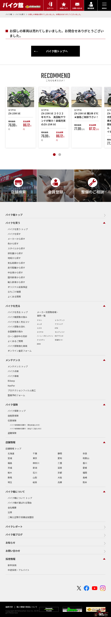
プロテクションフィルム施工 (22, 390)
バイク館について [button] (15, 491)
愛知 (60, 458)
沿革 (10, 512)
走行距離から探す (16, 267)
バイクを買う (20, 14)
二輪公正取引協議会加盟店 (21, 517)
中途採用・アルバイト (18, 570)
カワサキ (40, 332)
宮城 (10, 458)
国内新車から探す (16, 277)
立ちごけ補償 (14, 291)
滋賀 (60, 467)
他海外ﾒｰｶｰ (59, 340)
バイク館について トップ (20, 498)
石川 (35, 472)
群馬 (10, 477)
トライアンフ (60, 320)
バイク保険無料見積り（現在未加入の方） (25, 425)
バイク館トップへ (57, 51)
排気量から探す (15, 253)
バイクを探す (14, 233)
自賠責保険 (13, 415)
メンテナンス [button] (13, 360)
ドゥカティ (41, 340)
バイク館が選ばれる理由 (20, 502)
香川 (85, 463)
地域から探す (14, 258)
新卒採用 (12, 565)
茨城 (10, 467)
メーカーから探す (16, 238)
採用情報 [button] (10, 559)
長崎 (85, 477)
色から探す (13, 243)
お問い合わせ (13, 550)
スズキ (39, 328)
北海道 (11, 453)
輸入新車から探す (16, 282)
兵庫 (60, 482)
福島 (10, 463)
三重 (60, 463)
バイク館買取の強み (17, 317)
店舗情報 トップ (13, 448)
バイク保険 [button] (12, 404)
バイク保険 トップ (17, 410)
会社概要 (12, 507)
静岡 (60, 453)
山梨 (35, 477)
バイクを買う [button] (13, 223)
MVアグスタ (59, 336)
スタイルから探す (16, 248)
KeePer (11, 385)
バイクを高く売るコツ (18, 321)
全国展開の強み (15, 331)
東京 (35, 458)
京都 (60, 472)
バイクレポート (14, 526)
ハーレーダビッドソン (45, 336)
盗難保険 (12, 433)
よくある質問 (14, 296)
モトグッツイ (60, 332)
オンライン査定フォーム (20, 350)
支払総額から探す (16, 262)
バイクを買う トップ (18, 229)
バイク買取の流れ (16, 326)
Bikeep (11, 380)
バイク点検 (13, 371)
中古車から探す (15, 272)
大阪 (60, 477)
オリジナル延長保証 (17, 287)
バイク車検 (13, 376)
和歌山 (86, 458)
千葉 (35, 453)
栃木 (10, 472)
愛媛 (85, 467)
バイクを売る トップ (18, 312)
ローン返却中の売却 (17, 336)
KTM (56, 328)
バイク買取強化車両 (17, 346)
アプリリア (59, 324)
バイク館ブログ (14, 534)
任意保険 (12, 420)
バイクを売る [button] (13, 306)
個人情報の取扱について (26, 606)
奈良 (85, 453)
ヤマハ (39, 320)
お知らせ (10, 542)
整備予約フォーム (16, 395)
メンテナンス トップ (18, 366)
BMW (39, 344)
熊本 (85, 482)
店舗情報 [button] (10, 442)
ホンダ (39, 324)
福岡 (85, 472)
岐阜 (35, 482)
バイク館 (9, 14)
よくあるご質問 (15, 341)
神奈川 (36, 463)
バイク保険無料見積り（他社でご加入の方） (26, 428)
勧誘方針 (10, 606)
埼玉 (10, 482)
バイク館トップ (14, 214)
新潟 (35, 467)
